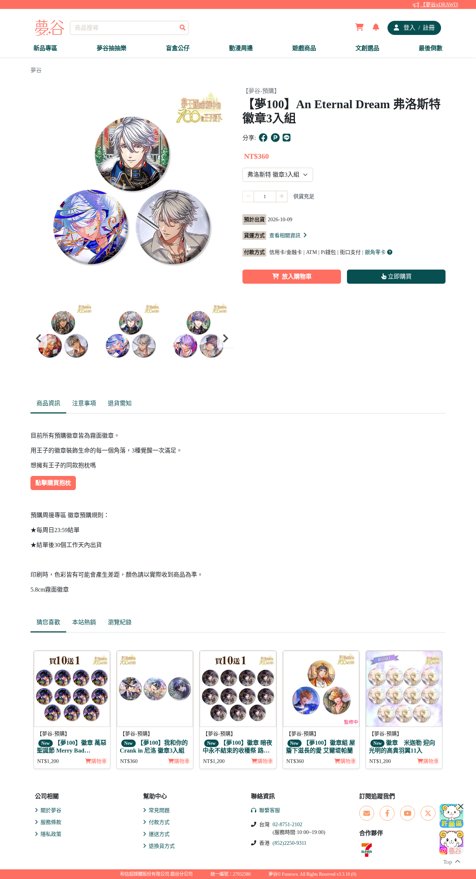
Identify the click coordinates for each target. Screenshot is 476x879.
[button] (288, 235)
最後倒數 (431, 48)
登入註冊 (418, 28)
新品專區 (45, 48)
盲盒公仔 (178, 48)
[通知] (376, 28)
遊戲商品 (304, 48)
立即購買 (399, 276)
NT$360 (129, 761)
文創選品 (367, 48)
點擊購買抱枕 (53, 483)
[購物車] (359, 28)
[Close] (461, 806)
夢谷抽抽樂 (111, 48)
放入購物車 (297, 276)
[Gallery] (132, 338)
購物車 (99, 761)
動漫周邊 (241, 48)
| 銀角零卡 (374, 252)
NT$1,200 (48, 761)
